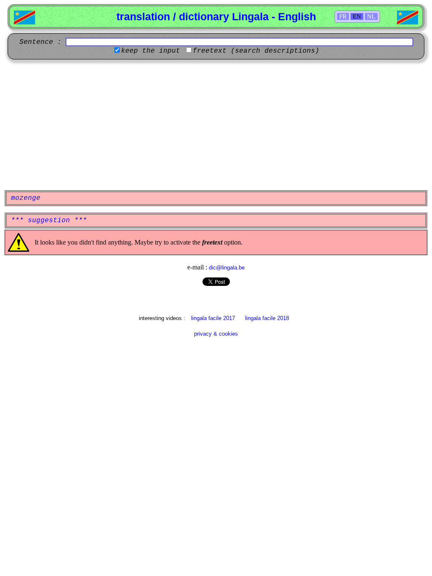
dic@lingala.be (227, 267)
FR (343, 16)
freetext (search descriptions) (256, 51)
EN (357, 16)
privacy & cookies (216, 334)
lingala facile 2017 (213, 318)
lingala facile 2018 (267, 318)
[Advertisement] (216, 125)
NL (371, 16)
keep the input (150, 51)
